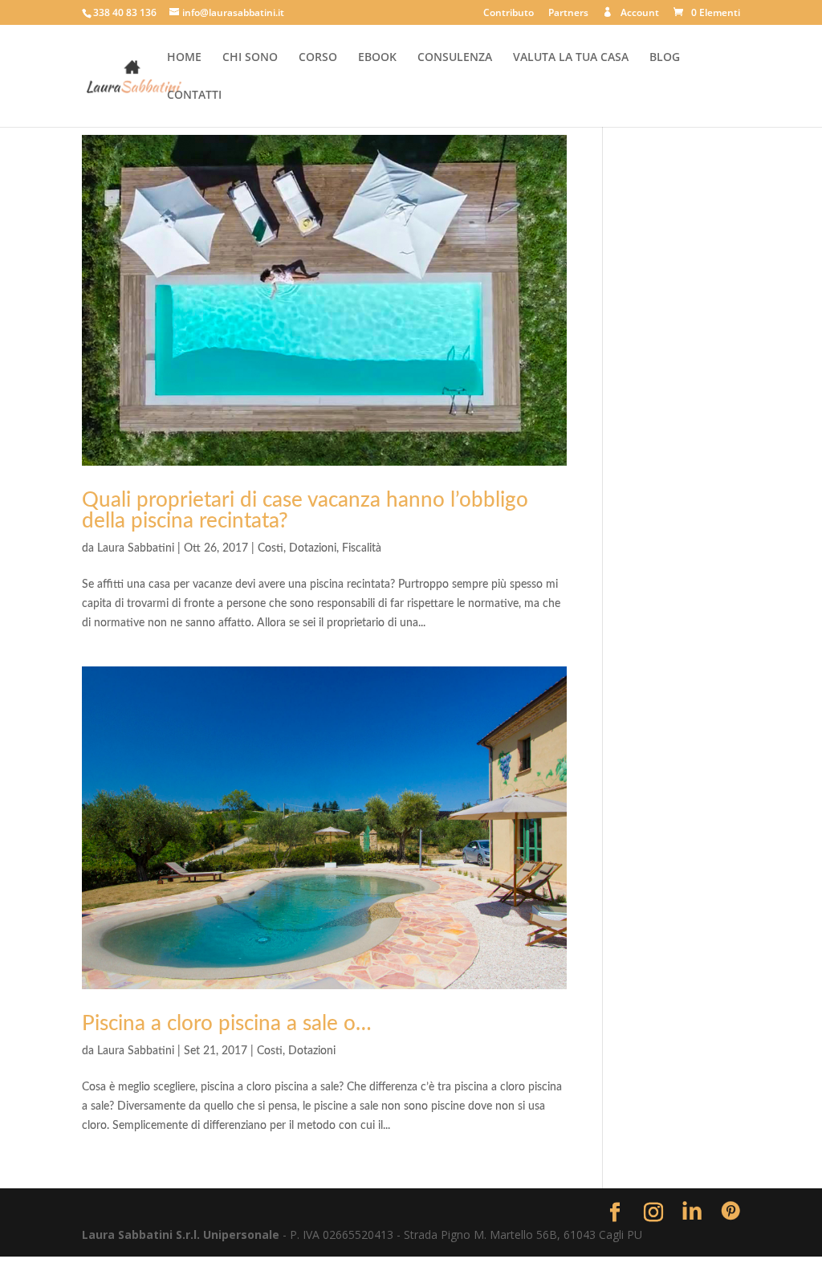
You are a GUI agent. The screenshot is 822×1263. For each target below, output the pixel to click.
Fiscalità (361, 548)
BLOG (664, 57)
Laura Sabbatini (135, 548)
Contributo (508, 13)
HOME (184, 57)
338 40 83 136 (125, 12)
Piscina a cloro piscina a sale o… (227, 1023)
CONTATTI (194, 95)
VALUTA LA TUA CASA (571, 57)
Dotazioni (312, 548)
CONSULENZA (454, 57)
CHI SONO (250, 57)
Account (640, 13)
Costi (270, 548)
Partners (568, 13)
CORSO (318, 57)
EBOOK (377, 57)
